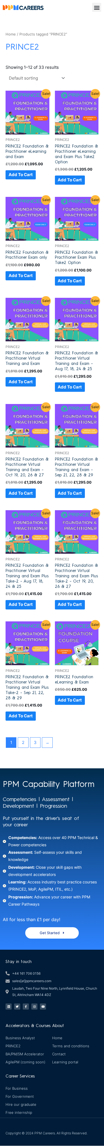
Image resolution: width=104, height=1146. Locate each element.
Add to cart (21, 174)
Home (11, 34)
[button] (96, 7)
